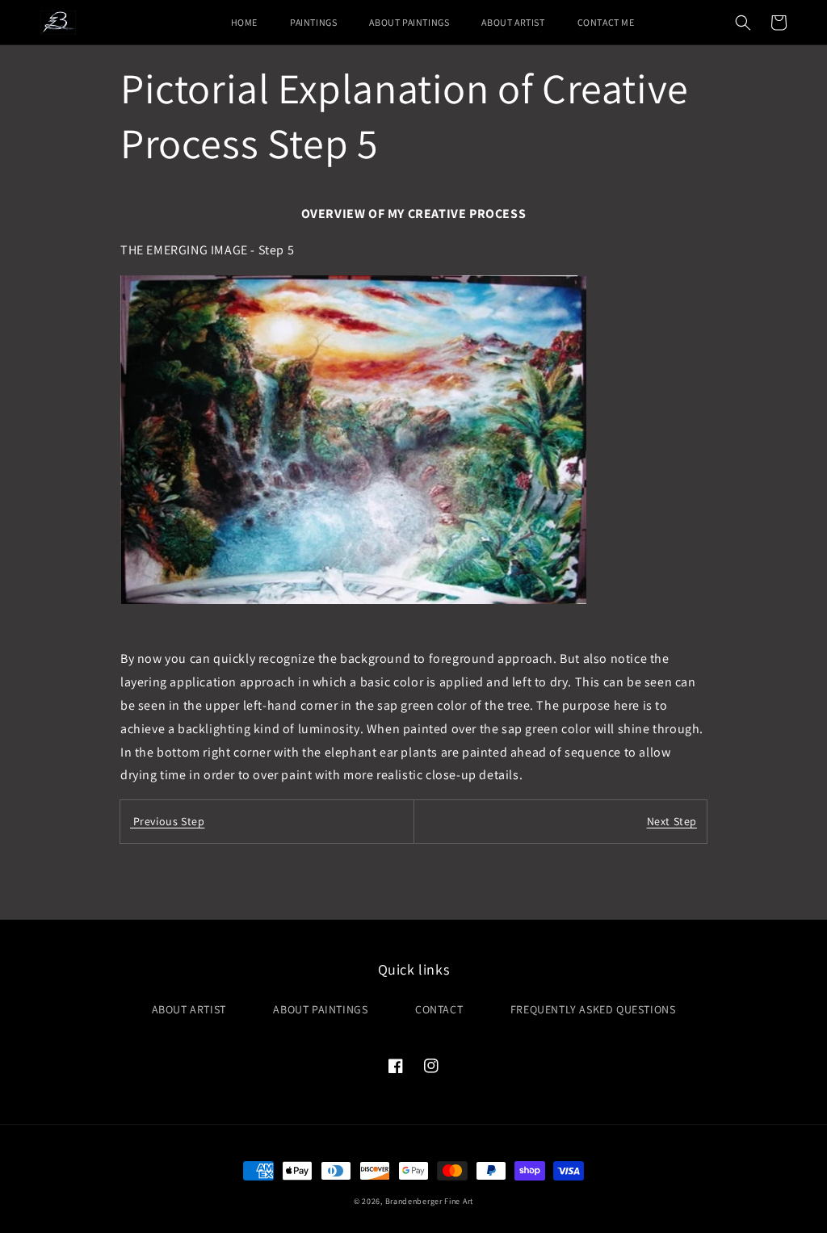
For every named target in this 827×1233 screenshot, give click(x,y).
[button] (743, 22)
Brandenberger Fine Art (429, 1201)
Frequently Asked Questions (593, 1009)
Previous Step (167, 821)
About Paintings (320, 1009)
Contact (439, 1009)
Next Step (672, 821)
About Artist (189, 1009)
